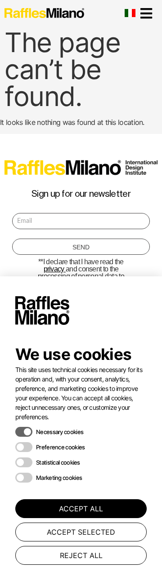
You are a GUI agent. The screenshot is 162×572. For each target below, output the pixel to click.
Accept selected (81, 532)
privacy (55, 269)
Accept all (81, 508)
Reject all (81, 555)
